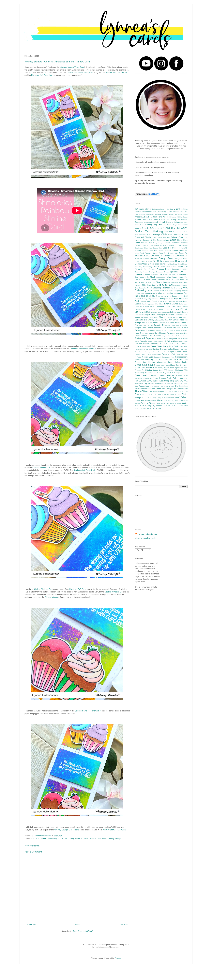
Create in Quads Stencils (178, 245)
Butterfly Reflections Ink (152, 228)
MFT (149, 320)
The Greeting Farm (167, 386)
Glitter (181, 282)
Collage (174, 237)
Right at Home (175, 352)
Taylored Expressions (155, 383)
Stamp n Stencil (158, 375)
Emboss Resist (164, 269)
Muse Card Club (144, 325)
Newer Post (31, 924)
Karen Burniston (177, 301)
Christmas (166, 234)
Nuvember (184, 330)
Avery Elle (147, 219)
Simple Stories (160, 365)
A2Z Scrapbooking (159, 211)
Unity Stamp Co (158, 398)
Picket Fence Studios (155, 341)
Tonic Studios (157, 394)
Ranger (176, 349)
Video (104, 838)
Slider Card (174, 365)
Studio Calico (172, 378)
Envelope (152, 272)
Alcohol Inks (178, 211)
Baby (156, 219)
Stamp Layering (142, 375)
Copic (61, 838)
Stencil (156, 378)
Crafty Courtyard (158, 243)
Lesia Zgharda (156, 312)
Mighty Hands (156, 320)
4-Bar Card (169, 209)
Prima (181, 346)
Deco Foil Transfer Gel (168, 253)
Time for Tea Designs (156, 391)
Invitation (143, 301)
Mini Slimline (174, 320)
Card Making (52, 838)
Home (77, 924)
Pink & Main (169, 341)
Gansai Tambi (150, 280)
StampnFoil (138, 378)
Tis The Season (171, 391)
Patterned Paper (81, 838)
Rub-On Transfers (148, 354)
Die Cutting (69, 838)
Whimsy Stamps (114, 838)
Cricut (146, 248)
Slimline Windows (52, 597)
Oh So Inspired (178, 333)
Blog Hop (158, 225)
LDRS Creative (143, 312)
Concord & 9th (148, 240)
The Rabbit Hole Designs (162, 389)
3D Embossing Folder (157, 209)
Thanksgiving (144, 386)
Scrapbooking (139, 359)
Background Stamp (167, 219)
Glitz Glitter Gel (165, 285)
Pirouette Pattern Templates (146, 344)
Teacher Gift (169, 383)
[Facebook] (176, 70)
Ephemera (174, 272)
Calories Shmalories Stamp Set (80, 72)
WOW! (158, 406)
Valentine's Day (172, 398)
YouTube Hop (145, 408)
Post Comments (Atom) (83, 931)
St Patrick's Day (160, 373)
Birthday (148, 225)
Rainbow (156, 349)
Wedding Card (173, 401)
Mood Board (175, 322)
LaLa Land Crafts (147, 306)
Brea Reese (167, 225)
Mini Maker (165, 320)
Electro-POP (182, 267)
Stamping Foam (181, 375)
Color (181, 237)
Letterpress (175, 312)
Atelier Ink (167, 217)
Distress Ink (181, 261)
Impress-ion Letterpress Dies (175, 293)
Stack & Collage (174, 373)
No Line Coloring (167, 330)
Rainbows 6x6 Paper (78, 589)
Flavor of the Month (147, 277)
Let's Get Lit (166, 312)
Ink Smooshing (175, 296)
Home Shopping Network (178, 290)
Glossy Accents (178, 285)
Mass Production (175, 317)
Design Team (166, 258)
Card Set (168, 232)
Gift (146, 282)
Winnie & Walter (175, 403)
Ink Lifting (164, 296)
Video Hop (139, 401)
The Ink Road (146, 389)
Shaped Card (140, 362)
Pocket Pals (164, 344)
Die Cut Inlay (146, 261)
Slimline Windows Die (41, 468)
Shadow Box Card (169, 359)
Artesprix (138, 217)
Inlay (145, 299)
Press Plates (156, 346)
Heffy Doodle (153, 290)
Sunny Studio (152, 381)
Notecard (177, 330)
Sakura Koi (157, 354)
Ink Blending (141, 296)
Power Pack (146, 346)
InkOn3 (184, 296)
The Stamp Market (180, 389)
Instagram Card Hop (169, 299)
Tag (145, 383)
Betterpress (178, 222)
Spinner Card (140, 370)
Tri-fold (172, 394)
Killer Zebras (159, 304)
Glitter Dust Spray (149, 285)
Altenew (142, 214)
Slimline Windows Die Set (116, 72)
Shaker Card (182, 359)
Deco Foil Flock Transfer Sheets (163, 251)
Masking (162, 317)
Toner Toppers (146, 394)
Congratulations (163, 240)
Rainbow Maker (166, 349)
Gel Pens (172, 280)
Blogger (118, 958)
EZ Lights (146, 274)
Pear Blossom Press (160, 338)
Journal (161, 301)
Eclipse (173, 267)
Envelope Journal (162, 272)
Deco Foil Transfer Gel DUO (166, 256)
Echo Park (165, 267)
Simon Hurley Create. (177, 362)
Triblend (178, 394)
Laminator (160, 306)
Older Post (123, 924)
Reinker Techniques (145, 352)
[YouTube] (146, 70)
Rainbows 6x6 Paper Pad (41, 75)
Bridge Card (177, 225)
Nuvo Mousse (149, 333)
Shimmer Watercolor (157, 362)
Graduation (142, 288)
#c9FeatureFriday (142, 209)
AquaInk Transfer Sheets (164, 214)
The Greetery (155, 386)
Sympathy (179, 381)
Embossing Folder (179, 269)
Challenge (156, 235)
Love (177, 315)
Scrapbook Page (168, 357)
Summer (142, 381)
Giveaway (174, 282)
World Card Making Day (145, 406)
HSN (153, 293)
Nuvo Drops (139, 333)
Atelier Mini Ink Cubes (179, 217)
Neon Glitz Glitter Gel (174, 328)
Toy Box (166, 394)
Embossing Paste (141, 272)
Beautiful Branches (150, 222)
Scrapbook (157, 357)
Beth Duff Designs (165, 222)
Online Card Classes (151, 336)
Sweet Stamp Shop (166, 381)
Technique (178, 383)
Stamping (170, 375)
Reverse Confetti (163, 352)
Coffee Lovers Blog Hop (161, 237)
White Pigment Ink (162, 403)
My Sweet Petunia (174, 325)
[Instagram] (161, 70)
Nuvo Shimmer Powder (163, 333)
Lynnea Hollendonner (147, 534)
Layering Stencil (178, 309)
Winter (184, 403)
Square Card (158, 370)
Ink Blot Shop (154, 296)
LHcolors (183, 312)
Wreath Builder (173, 406)
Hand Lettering (176, 288)
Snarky (160, 367)
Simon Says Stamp (145, 365)
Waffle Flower (150, 401)
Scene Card (147, 357)
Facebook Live (156, 274)
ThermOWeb (141, 391)
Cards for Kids (178, 232)
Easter (156, 267)
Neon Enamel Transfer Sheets (154, 328)
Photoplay (144, 341)
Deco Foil (167, 248)
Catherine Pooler (145, 235)
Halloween (166, 288)
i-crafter (159, 293)
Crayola (137, 245)
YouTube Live (155, 408)
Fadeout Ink (167, 274)
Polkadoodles (175, 344)
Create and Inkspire (161, 245)
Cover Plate (182, 240)
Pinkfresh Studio (181, 341)
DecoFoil (153, 258)
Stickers (163, 378)
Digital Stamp (169, 261)
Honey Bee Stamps (143, 293)
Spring (149, 370)
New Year (145, 330)
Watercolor (162, 400)
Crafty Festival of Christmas (176, 243)
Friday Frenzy (178, 277)
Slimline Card (95, 838)
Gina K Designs (163, 282)
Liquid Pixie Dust (152, 315)
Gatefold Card (162, 280)
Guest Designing (154, 288)
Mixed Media (153, 322)
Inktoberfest (139, 299)
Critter (150, 248)
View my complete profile (145, 538)
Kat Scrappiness (148, 304)
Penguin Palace (175, 338)
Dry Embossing (145, 267)
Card (33, 838)
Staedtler (184, 373)
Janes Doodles (152, 301)
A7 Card (169, 211)
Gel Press (180, 280)
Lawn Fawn (182, 306)
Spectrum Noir (181, 367)
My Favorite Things (159, 325)
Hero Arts (164, 290)
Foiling (168, 277)
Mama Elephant (141, 317)
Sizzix (168, 365)
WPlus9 (164, 406)
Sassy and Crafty (169, 354)
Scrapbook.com (181, 357)
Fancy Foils (176, 274)
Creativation (139, 248)
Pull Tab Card (147, 349)
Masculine (154, 317)
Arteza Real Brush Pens (152, 217)
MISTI (144, 322)
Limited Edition (140, 315)
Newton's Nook (155, 330)
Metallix (144, 320)
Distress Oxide (141, 264)
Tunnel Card (146, 398)
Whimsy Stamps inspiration (114, 830)
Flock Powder (160, 277)
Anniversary (150, 214)
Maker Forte (183, 315)
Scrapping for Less (153, 359)
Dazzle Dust (157, 248)
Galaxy (141, 280)
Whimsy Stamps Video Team (72, 67)
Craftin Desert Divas (143, 243)
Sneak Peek (169, 367)
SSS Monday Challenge (173, 370)
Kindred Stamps (171, 304)
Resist (155, 352)
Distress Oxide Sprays (156, 264)
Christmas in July (180, 235)
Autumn (138, 219)
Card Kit (175, 228)
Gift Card (151, 282)
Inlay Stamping (153, 299)
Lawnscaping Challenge (145, 309)
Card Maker (41, 838)
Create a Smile (147, 245)
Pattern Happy (181, 336)
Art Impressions (181, 214)
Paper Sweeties (169, 336)
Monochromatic (164, 322)
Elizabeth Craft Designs (145, 269)
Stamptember (147, 378)
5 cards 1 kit (179, 209)
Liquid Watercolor (167, 315)
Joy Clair (168, 301)
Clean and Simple (143, 237)
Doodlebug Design (172, 264)
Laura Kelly (171, 306)
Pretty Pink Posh (170, 346)
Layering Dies (162, 309)
